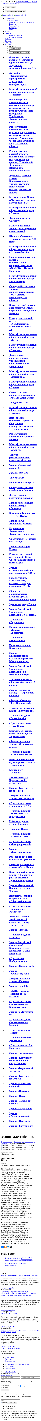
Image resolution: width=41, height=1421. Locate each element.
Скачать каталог (11, 1368)
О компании (9, 18)
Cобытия (8, 39)
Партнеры (13, 28)
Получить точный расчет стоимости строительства (26, 1258)
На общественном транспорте (15, 11)
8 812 (10, 1372)
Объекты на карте (15, 37)
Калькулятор (9, 1357)
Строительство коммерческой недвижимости (15, 1264)
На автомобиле (11, 7)
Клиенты (12, 24)
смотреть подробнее (8, 1288)
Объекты (8, 33)
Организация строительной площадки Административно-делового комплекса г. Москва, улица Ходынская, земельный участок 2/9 (19, 1293)
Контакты (8, 44)
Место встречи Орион (9, 1313)
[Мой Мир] (8, 1247)
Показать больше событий (10, 1348)
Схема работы (14, 26)
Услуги (7, 31)
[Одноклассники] (5, 1247)
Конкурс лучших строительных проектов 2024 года (19, 1275)
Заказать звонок (14, 3)
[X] (11, 1247)
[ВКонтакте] (2, 1247)
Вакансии (8, 43)
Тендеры (8, 41)
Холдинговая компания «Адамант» (17, 1364)
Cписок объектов (15, 35)
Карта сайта (9, 1366)
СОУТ (11, 30)
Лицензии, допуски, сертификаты (21, 22)
